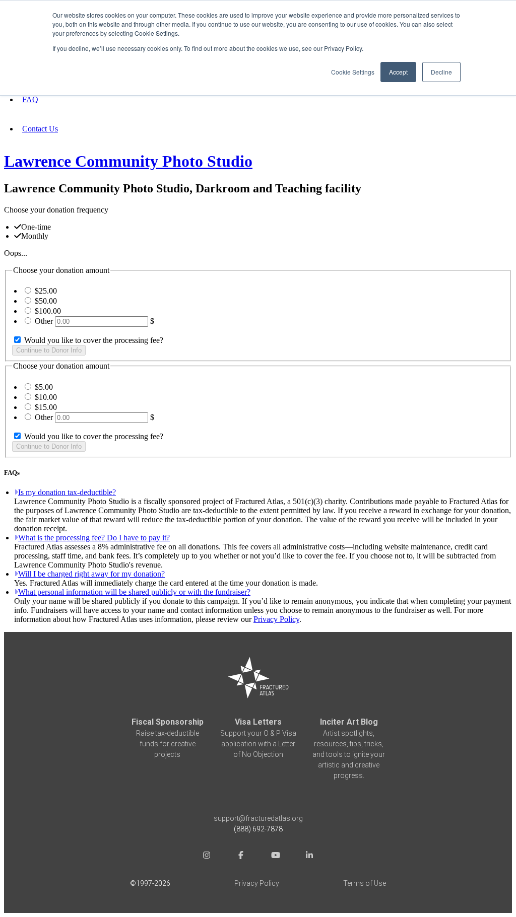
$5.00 (44, 387)
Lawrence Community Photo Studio (128, 161)
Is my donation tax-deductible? (67, 492)
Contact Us (40, 128)
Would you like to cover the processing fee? (92, 340)
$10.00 (46, 397)
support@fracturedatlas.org (258, 818)
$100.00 (48, 311)
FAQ (30, 99)
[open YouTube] (275, 856)
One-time (36, 227)
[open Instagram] (207, 856)
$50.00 (46, 301)
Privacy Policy (276, 619)
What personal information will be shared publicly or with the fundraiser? (134, 592)
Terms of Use (364, 883)
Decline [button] (441, 71)
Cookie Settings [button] (352, 71)
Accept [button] (398, 71)
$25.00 (46, 291)
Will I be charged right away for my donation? (91, 574)
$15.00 (46, 407)
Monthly (34, 236)
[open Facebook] (241, 856)
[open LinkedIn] (309, 856)
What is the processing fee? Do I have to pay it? (94, 537)
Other (44, 321)
